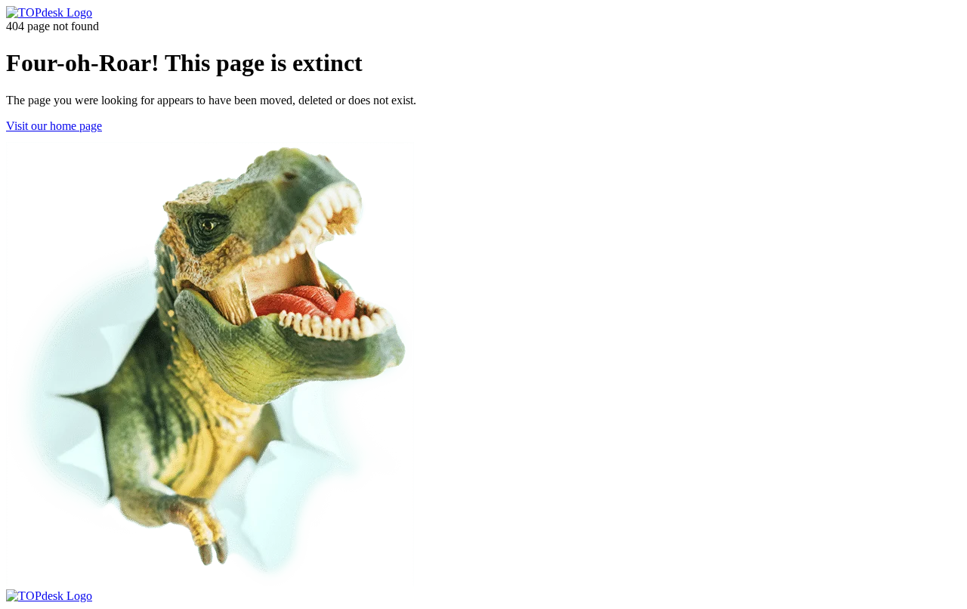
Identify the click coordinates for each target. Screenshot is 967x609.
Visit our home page (54, 125)
